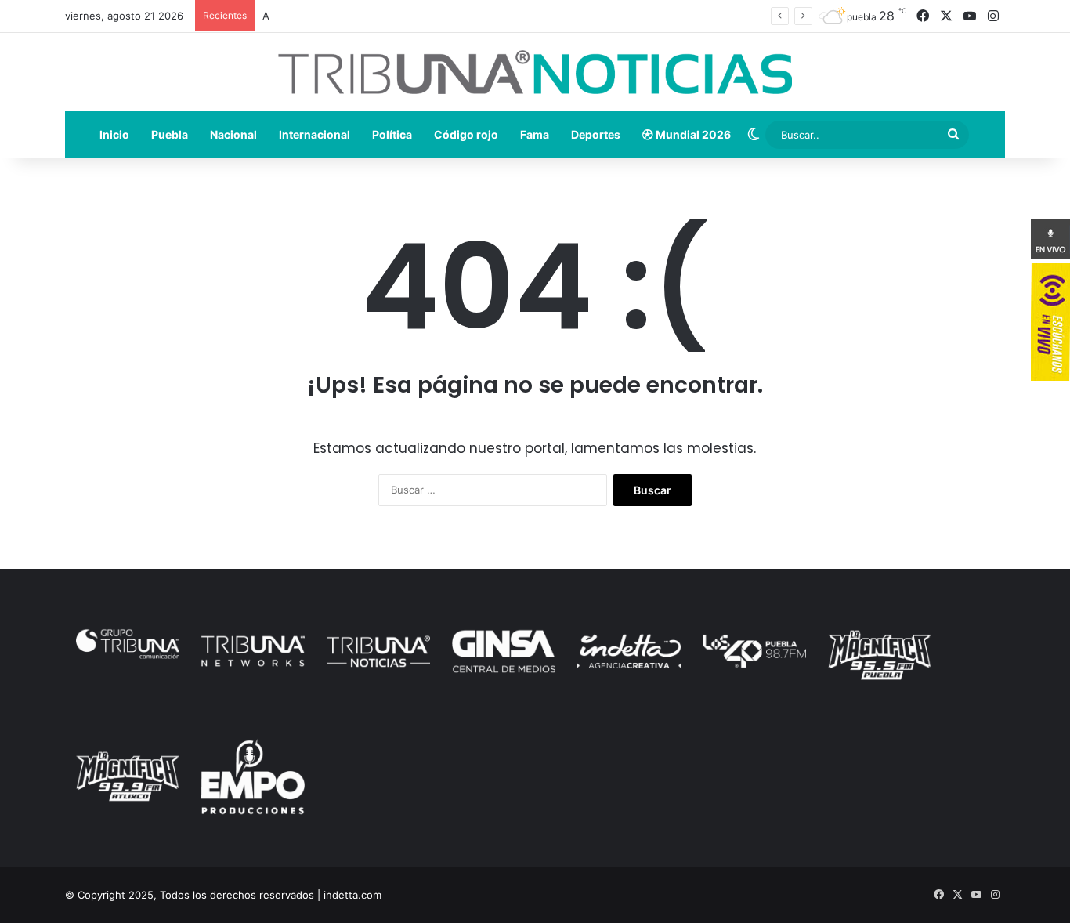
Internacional (314, 134)
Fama (534, 134)
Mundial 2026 (692, 134)
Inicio (114, 134)
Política (392, 134)
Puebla (169, 134)
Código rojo (466, 134)
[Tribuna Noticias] (534, 72)
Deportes (595, 134)
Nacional (233, 134)
